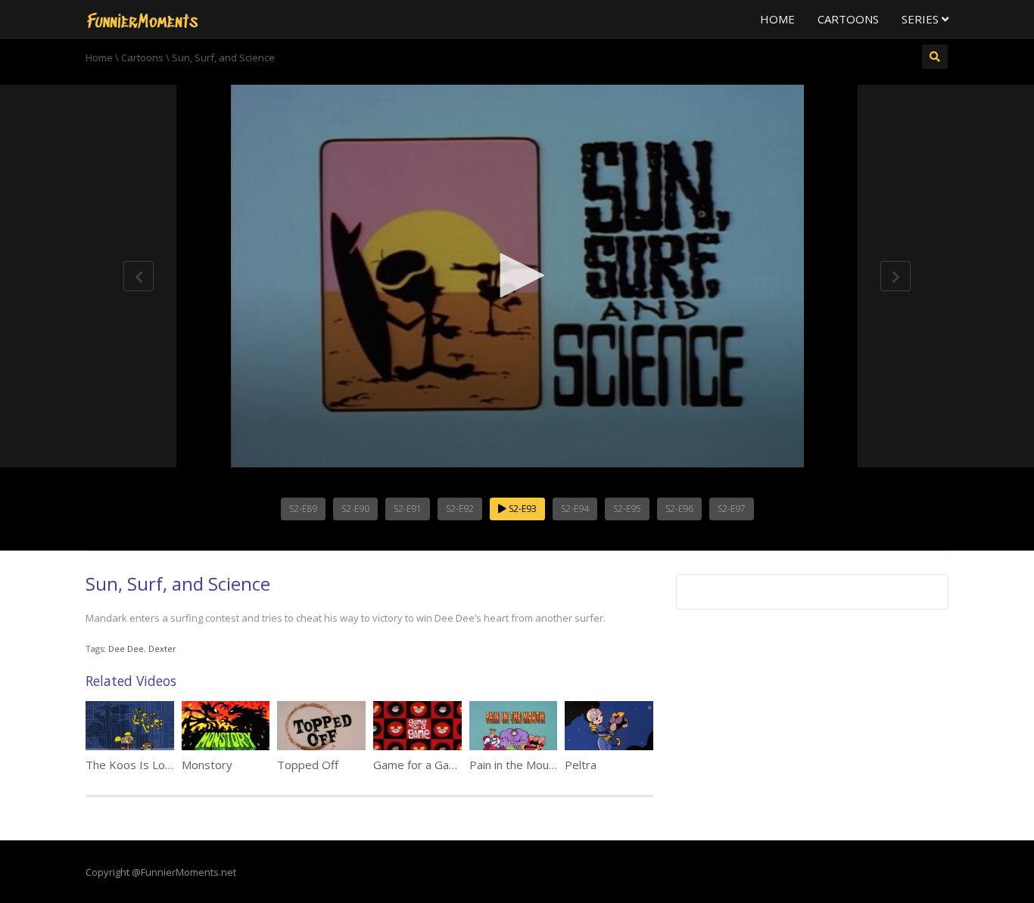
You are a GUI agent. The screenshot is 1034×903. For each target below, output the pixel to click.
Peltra (580, 764)
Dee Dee (126, 648)
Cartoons (848, 18)
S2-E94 (575, 508)
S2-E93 (521, 508)
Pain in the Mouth (514, 764)
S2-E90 (355, 508)
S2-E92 (460, 508)
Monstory (207, 764)
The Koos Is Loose (135, 764)
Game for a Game (419, 764)
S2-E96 (679, 508)
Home (777, 18)
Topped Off (307, 764)
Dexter (162, 648)
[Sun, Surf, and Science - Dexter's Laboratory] (142, 19)
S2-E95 (627, 508)
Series (922, 18)
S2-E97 (732, 508)
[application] (517, 276)
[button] (517, 275)
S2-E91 (408, 508)
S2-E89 (303, 508)
